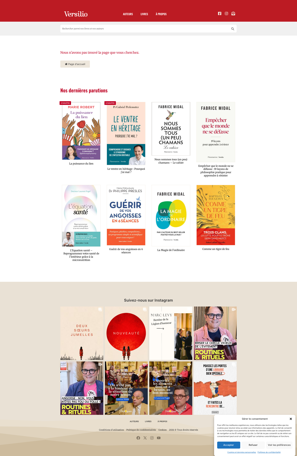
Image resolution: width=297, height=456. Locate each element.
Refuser (253, 444)
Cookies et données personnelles (241, 452)
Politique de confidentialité (269, 452)
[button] (290, 418)
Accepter (228, 444)
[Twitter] (145, 438)
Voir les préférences (279, 444)
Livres (144, 14)
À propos (161, 14)
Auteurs (128, 14)
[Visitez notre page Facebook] (220, 13)
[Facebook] (138, 438)
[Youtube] (159, 438)
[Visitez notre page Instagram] (226, 13)
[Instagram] (152, 438)
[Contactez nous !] (233, 13)
